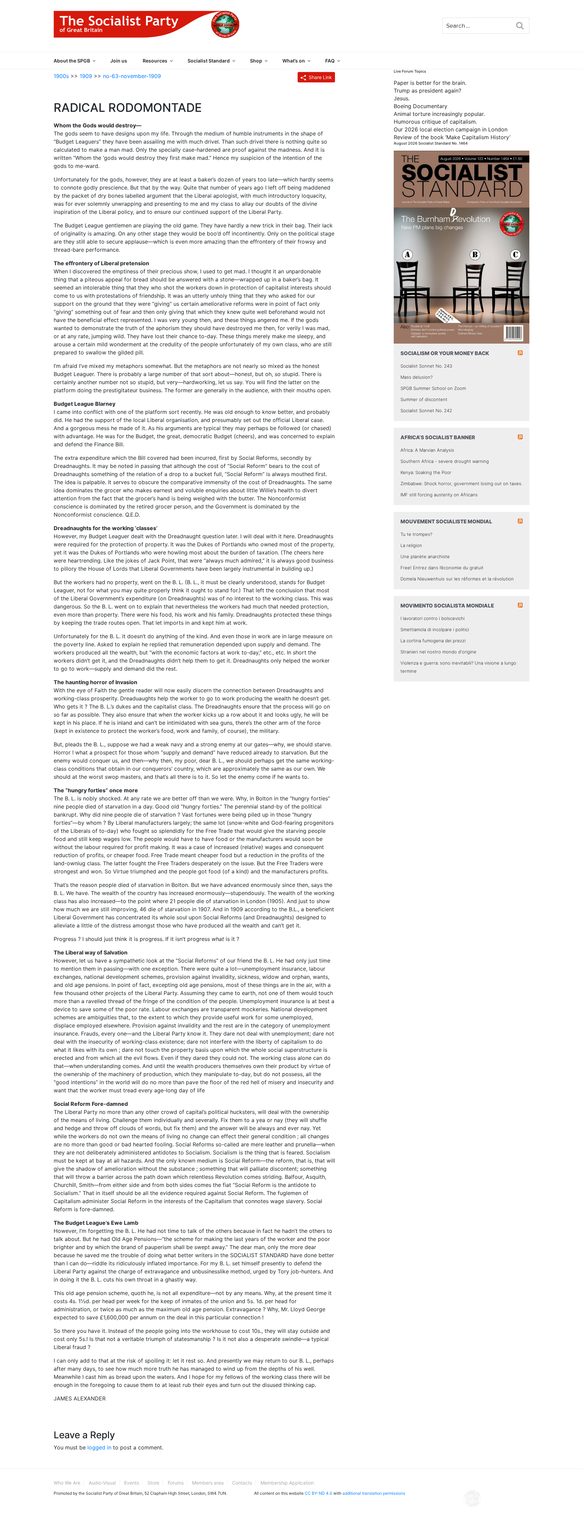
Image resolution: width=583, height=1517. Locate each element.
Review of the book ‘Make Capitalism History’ (452, 137)
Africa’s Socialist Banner (437, 437)
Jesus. (402, 98)
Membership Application (287, 1483)
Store (153, 1483)
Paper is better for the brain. (430, 82)
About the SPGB (72, 61)
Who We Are (67, 1483)
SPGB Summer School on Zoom (433, 388)
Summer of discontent (423, 399)
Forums (176, 1483)
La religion (411, 545)
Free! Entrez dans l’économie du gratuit (441, 567)
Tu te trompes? (416, 534)
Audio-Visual (102, 1483)
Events (131, 1483)
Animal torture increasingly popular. (439, 113)
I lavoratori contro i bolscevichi (432, 618)
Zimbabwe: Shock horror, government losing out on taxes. (461, 483)
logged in (99, 1447)
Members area (208, 1483)
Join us (118, 61)
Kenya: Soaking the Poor (425, 472)
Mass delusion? (416, 377)
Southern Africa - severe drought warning (444, 461)
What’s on (293, 61)
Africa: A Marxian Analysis (427, 450)
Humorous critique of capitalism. (435, 121)
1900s (61, 76)
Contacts (242, 1483)
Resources (155, 61)
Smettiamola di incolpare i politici (434, 629)
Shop (256, 61)
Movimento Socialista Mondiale (447, 605)
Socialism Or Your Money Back (444, 353)
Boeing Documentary (420, 106)
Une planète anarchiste (425, 556)
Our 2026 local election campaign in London (450, 129)
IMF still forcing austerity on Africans (439, 494)
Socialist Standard (209, 61)
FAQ (330, 61)
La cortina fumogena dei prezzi (433, 640)
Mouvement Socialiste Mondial (446, 521)
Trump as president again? (427, 90)
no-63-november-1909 (132, 76)
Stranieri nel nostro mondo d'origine (438, 651)
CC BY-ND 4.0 (318, 1493)
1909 (86, 76)
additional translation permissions (373, 1493)
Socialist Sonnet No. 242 (426, 410)
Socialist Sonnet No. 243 (426, 366)
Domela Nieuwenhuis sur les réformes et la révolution (457, 578)
